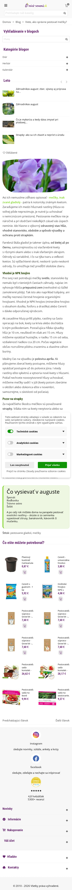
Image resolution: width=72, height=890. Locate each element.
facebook (36, 767)
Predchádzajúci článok (15, 720)
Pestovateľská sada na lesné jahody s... (27, 694)
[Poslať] (65, 13)
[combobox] (33, 13)
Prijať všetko (52, 465)
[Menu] (6, 5)
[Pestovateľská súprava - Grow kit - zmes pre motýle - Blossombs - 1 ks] (47, 644)
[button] (61, 81)
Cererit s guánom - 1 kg (27, 587)
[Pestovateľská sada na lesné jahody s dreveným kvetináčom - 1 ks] (11, 697)
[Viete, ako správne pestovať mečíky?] (35, 175)
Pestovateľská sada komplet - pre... (27, 669)
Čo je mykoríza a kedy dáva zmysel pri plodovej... (37, 121)
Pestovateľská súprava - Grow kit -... (27, 613)
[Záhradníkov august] (8, 109)
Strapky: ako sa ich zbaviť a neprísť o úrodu (40, 135)
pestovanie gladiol (20, 533)
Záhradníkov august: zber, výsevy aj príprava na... (41, 90)
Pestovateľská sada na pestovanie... (63, 692)
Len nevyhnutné (19, 465)
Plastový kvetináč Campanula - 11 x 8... (27, 561)
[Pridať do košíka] (24, 572)
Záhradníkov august (27, 104)
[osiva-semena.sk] (36, 5)
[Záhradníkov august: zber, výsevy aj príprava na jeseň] (8, 93)
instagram (36, 743)
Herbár (6, 63)
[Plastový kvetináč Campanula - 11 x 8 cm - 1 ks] (11, 564)
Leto (7, 80)
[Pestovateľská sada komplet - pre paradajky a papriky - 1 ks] (47, 671)
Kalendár (8, 69)
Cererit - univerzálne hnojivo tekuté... (63, 561)
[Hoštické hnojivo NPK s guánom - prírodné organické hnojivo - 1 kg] (47, 591)
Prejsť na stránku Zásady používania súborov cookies (36, 471)
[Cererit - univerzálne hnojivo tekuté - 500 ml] (47, 564)
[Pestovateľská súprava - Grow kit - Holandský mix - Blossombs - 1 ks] (11, 618)
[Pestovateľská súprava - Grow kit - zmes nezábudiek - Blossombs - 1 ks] (11, 644)
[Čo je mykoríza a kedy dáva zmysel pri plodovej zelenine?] (8, 124)
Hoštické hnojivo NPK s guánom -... (63, 588)
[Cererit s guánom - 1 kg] (11, 591)
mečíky (37, 533)
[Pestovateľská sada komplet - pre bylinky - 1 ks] (11, 671)
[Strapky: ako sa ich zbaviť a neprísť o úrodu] (8, 139)
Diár (5, 57)
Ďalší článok (62, 720)
